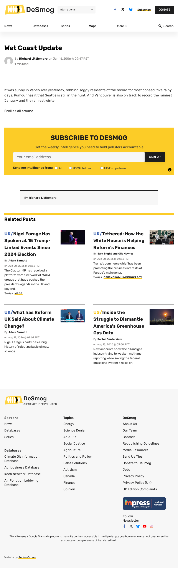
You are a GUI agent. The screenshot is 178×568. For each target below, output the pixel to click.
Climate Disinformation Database (22, 459)
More (120, 26)
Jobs (126, 470)
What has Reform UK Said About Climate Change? (29, 319)
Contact (129, 437)
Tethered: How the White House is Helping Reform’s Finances (118, 240)
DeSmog (40, 9)
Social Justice (74, 443)
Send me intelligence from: (33, 167)
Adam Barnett (17, 260)
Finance (69, 483)
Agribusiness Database (21, 467)
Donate (164, 10)
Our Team (130, 430)
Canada (69, 476)
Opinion (69, 489)
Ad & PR (69, 437)
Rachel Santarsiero (109, 339)
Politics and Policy (77, 456)
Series (9, 437)
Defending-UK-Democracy (123, 277)
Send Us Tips (133, 456)
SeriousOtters (27, 557)
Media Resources (135, 450)
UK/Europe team (115, 168)
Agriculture (72, 450)
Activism (70, 470)
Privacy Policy (133, 476)
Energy (68, 424)
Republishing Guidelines (141, 443)
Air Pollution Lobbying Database (21, 483)
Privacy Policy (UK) (137, 483)
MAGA (19, 293)
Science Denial (74, 430)
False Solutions (75, 463)
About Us (130, 424)
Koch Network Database (22, 474)
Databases (12, 430)
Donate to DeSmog (137, 463)
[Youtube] (144, 526)
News (8, 424)
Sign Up (155, 156)
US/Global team (83, 168)
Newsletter (131, 520)
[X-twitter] (123, 9)
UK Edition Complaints (140, 489)
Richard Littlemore (33, 59)
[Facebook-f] (115, 9)
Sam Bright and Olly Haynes (115, 253)
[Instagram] (151, 526)
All (60, 168)
